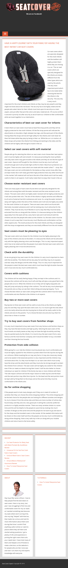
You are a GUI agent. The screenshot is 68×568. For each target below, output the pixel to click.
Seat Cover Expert (7, 563)
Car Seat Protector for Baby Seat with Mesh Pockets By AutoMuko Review (17, 445)
